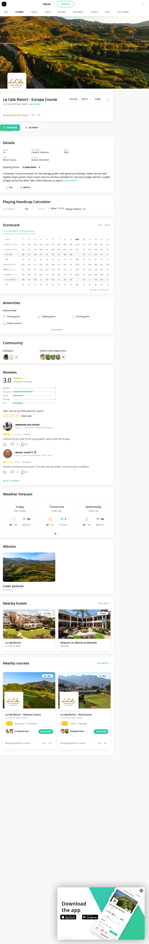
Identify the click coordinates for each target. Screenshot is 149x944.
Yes (33, 115)
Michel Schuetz (24, 452)
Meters (108, 225)
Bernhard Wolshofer (27, 424)
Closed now (29, 167)
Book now (46, 731)
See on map (34, 104)
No (39, 115)
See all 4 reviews (11, 481)
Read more (71, 180)
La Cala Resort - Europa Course (19, 231)
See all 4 (103, 603)
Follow (73, 99)
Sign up (65, 4)
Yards (99, 225)
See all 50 (102, 663)
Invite (85, 99)
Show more (56, 330)
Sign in (46, 4)
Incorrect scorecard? (99, 290)
